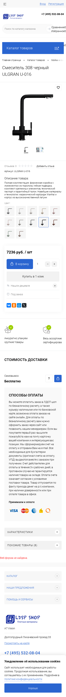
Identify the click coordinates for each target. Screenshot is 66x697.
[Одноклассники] (14, 305)
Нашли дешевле (20, 285)
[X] (24, 305)
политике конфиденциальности (23, 679)
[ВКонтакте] (9, 305)
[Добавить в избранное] (58, 87)
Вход (43, 3)
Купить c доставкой (58, 378)
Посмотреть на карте (17, 643)
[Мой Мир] (19, 305)
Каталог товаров (20, 48)
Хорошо (33, 688)
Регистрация (56, 3)
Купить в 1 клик (33, 276)
